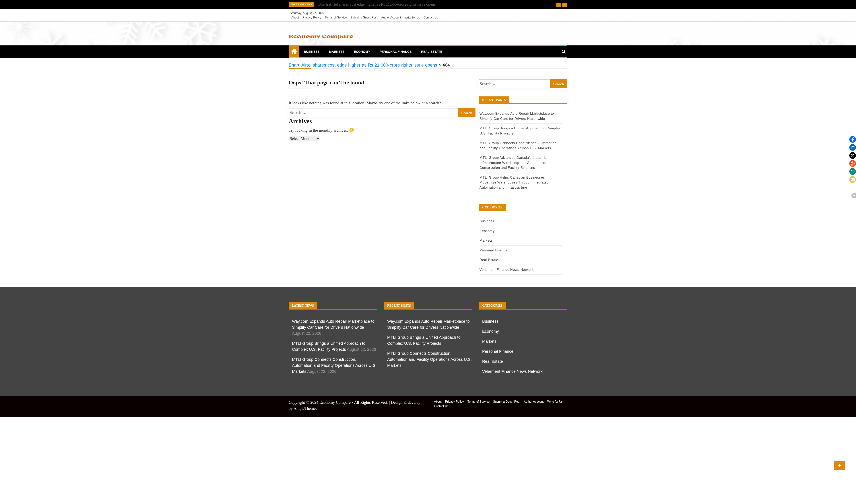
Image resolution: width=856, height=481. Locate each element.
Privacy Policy (311, 17)
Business (311, 51)
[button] (852, 139)
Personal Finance (396, 51)
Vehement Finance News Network (506, 269)
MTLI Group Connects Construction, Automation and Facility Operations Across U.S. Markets (334, 365)
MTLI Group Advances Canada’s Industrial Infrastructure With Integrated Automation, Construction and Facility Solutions (513, 162)
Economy (362, 51)
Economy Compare (335, 402)
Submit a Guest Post (364, 17)
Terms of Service (336, 17)
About (295, 17)
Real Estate (431, 51)
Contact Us (431, 17)
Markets (336, 51)
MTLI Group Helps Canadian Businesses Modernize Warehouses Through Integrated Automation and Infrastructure (513, 182)
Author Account (391, 17)
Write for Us (412, 17)
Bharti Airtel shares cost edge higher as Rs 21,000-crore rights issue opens (377, 4)
